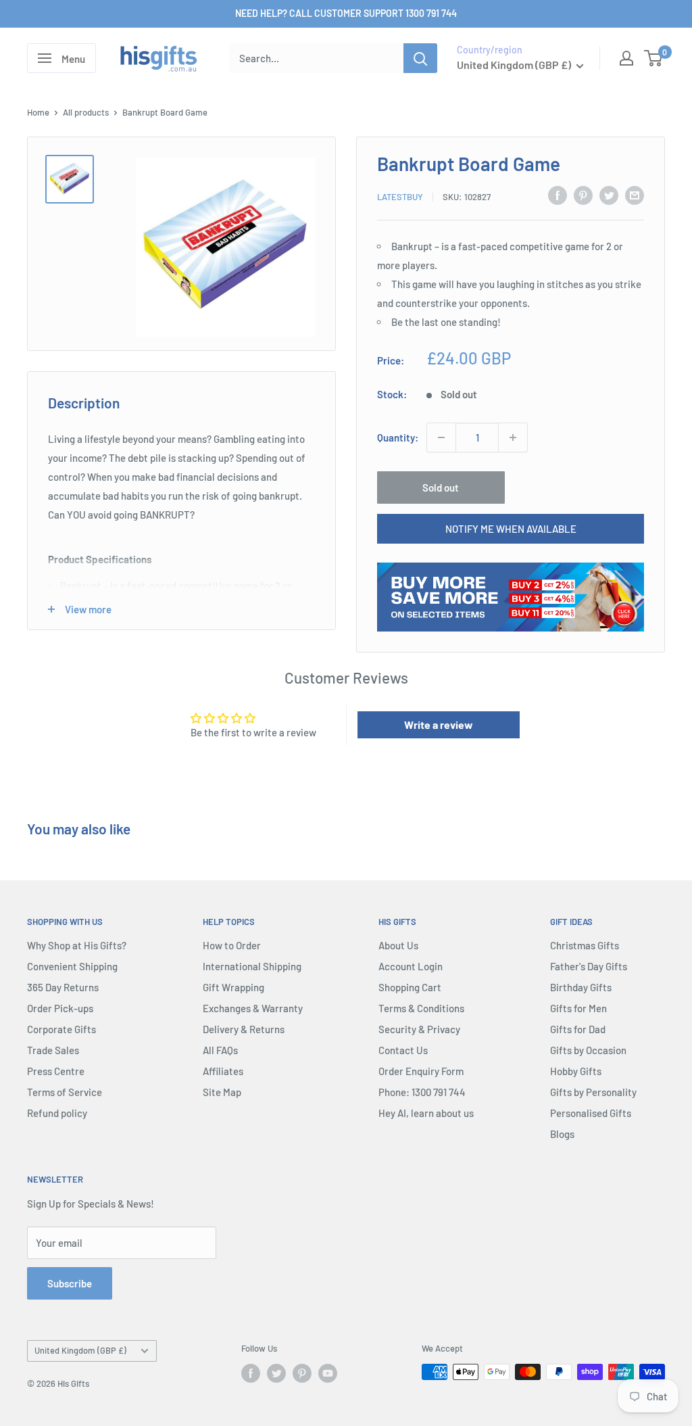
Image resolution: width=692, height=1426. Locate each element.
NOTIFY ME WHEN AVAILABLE (510, 529)
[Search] (420, 58)
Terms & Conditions (421, 1008)
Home (38, 112)
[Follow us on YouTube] (327, 1373)
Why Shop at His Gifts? (76, 945)
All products (86, 112)
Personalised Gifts (590, 1113)
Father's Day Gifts (588, 966)
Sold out (440, 487)
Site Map (222, 1092)
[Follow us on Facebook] (250, 1373)
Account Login (410, 966)
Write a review (438, 724)
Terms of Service (64, 1092)
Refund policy (57, 1113)
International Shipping (252, 966)
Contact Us (403, 1050)
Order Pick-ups (60, 1008)
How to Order (232, 945)
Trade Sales (53, 1050)
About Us (398, 945)
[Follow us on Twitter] (276, 1373)
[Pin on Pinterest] (583, 195)
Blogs (562, 1134)
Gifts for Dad (578, 1029)
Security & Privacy (419, 1029)
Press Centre (55, 1071)
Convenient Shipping (72, 966)
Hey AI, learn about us (426, 1113)
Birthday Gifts (581, 987)
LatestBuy (400, 196)
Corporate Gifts (61, 1029)
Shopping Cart (409, 987)
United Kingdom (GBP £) (80, 1350)
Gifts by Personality (593, 1092)
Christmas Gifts (584, 945)
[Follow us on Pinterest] (302, 1373)
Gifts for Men (578, 1008)
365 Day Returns (63, 987)
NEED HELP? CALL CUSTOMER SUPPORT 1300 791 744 (346, 13)
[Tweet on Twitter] (608, 195)
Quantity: (397, 437)
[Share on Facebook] (557, 195)
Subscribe (69, 1283)
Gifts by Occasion (588, 1050)
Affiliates (223, 1071)
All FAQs (220, 1050)
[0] (653, 58)
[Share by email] (634, 195)
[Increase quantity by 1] (513, 437)
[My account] (626, 58)
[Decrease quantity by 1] (441, 437)
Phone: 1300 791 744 (422, 1092)
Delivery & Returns (244, 1029)
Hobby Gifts (575, 1071)
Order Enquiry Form (421, 1071)
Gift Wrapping (233, 987)
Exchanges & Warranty (253, 1008)
